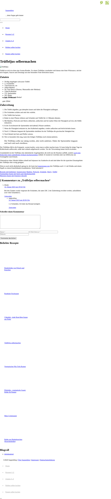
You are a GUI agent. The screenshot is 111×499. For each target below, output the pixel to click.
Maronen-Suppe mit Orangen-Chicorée (13, 176)
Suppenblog (9, 10)
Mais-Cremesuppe (10, 416)
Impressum (35, 460)
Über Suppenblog (24, 460)
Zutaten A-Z (9, 41)
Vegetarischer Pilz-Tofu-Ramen (15, 366)
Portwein (36, 172)
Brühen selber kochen (12, 47)
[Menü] (1, 22)
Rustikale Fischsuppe (11, 294)
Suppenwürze (21, 172)
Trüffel (54, 172)
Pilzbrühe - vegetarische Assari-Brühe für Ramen (15, 391)
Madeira (29, 172)
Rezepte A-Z (9, 34)
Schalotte (43, 172)
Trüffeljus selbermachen (12, 343)
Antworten (8, 196)
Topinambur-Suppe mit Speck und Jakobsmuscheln (17, 174)
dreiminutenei (9, 454)
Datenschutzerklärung (47, 460)
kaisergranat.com (44, 166)
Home (7, 28)
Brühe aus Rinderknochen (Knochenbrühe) (13, 440)
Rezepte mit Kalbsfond (8, 172)
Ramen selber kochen (12, 54)
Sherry (49, 172)
